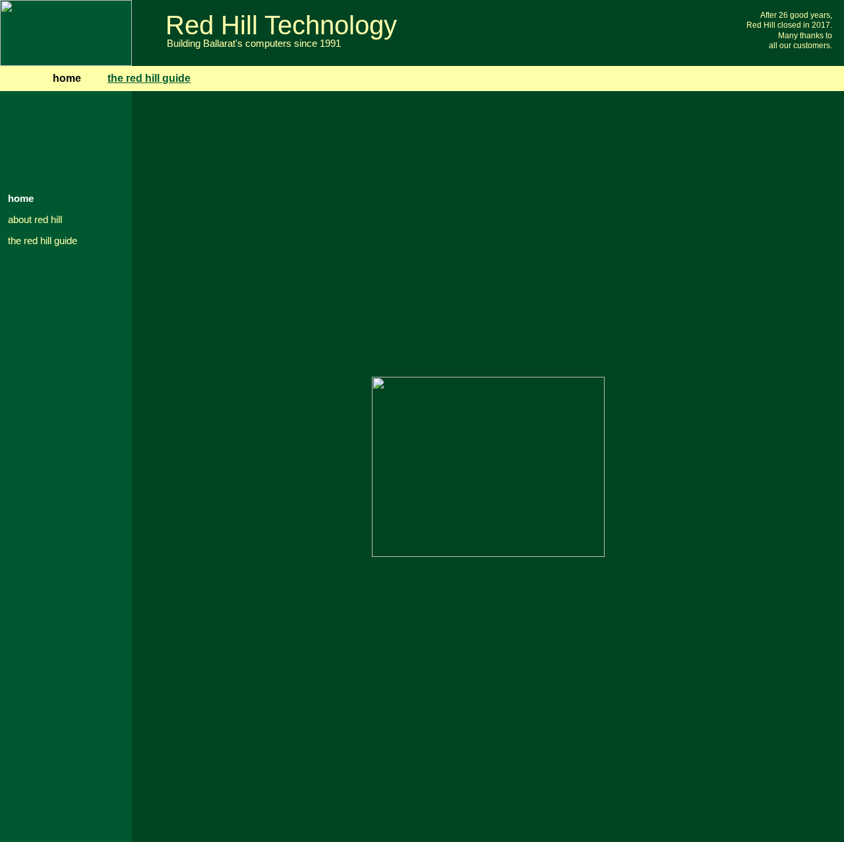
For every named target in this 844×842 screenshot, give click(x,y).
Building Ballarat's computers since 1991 (254, 43)
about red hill (35, 219)
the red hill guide (42, 241)
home (21, 198)
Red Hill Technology (281, 25)
